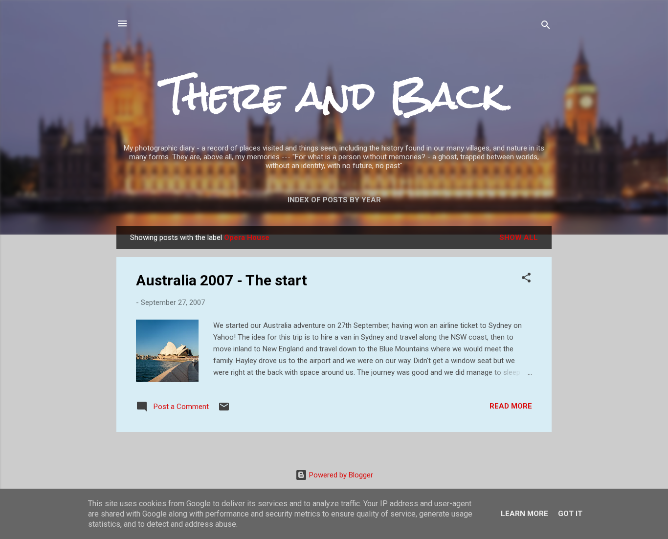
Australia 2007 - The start (221, 280)
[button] (526, 279)
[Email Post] (224, 410)
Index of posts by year (334, 199)
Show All (518, 237)
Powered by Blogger (340, 475)
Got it (570, 513)
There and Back (334, 95)
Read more (511, 406)
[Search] (546, 27)
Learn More (524, 513)
